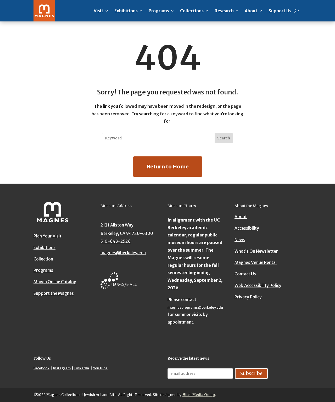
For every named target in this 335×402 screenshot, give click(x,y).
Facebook (41, 368)
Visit (98, 10)
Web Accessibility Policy (257, 285)
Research (224, 10)
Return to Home (168, 166)
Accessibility (246, 228)
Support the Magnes (54, 293)
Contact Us (245, 273)
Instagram (62, 368)
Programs (159, 10)
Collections (192, 10)
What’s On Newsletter (256, 250)
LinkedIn (81, 368)
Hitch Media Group (198, 395)
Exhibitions (126, 10)
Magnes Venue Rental (255, 262)
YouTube (100, 368)
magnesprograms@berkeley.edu (195, 307)
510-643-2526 (115, 241)
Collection (43, 258)
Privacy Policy (248, 296)
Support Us (280, 10)
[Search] (296, 10)
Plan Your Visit (48, 236)
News (239, 239)
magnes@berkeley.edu (123, 252)
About (251, 10)
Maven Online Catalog (55, 281)
